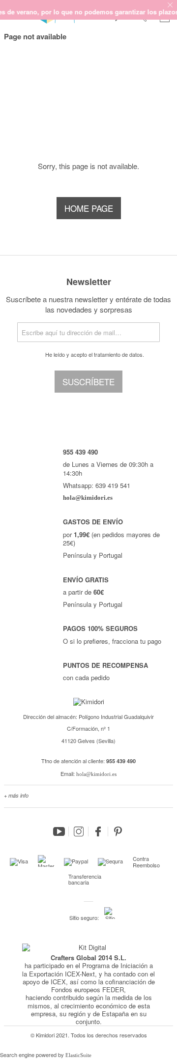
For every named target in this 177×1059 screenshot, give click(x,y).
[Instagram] (78, 831)
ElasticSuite (78, 1055)
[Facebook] (98, 831)
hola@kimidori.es (96, 774)
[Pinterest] (118, 831)
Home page (88, 208)
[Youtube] (59, 831)
